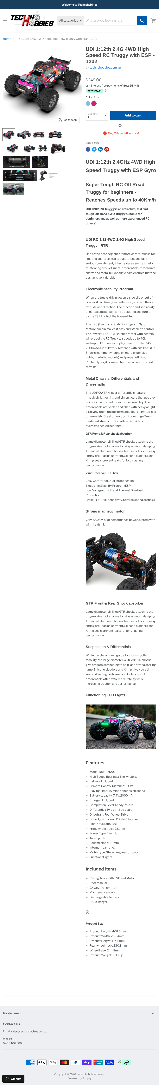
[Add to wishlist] (121, 125)
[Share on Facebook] (88, 149)
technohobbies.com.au (105, 67)
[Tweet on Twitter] (94, 149)
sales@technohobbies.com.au (29, 1031)
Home (7, 39)
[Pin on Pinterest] (106, 149)
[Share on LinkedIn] (100, 149)
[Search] (142, 20)
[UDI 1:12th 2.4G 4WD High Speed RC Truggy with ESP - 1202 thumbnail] (9, 135)
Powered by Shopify (80, 1078)
